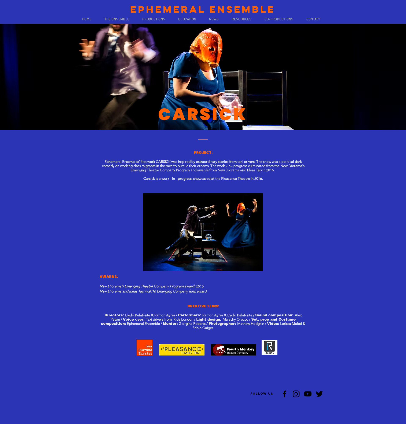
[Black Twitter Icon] (319, 393)
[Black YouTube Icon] (307, 393)
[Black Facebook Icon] (284, 393)
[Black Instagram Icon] (296, 393)
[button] (117, 19)
